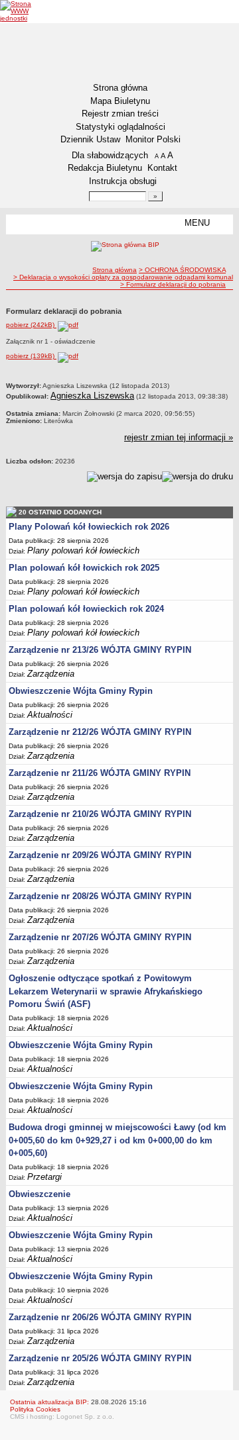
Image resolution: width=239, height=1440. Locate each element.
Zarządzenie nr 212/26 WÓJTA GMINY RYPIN (100, 732)
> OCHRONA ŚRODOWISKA (182, 269)
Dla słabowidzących (110, 155)
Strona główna (120, 88)
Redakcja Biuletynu (105, 168)
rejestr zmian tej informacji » (178, 437)
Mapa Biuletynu (120, 101)
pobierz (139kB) (31, 356)
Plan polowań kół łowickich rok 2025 (84, 568)
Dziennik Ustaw (90, 139)
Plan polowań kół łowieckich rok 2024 (86, 609)
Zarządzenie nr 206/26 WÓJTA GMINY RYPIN (100, 1317)
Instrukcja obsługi (123, 181)
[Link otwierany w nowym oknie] (25, 11)
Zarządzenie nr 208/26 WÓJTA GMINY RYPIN (100, 896)
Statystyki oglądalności (120, 127)
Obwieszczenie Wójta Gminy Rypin (81, 691)
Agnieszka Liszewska (92, 396)
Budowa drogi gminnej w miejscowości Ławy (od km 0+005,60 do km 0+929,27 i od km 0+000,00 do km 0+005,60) (117, 1140)
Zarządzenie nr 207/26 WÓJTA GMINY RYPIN (100, 937)
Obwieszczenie (39, 1194)
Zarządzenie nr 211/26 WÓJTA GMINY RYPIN (100, 773)
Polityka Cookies (35, 1409)
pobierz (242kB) (31, 324)
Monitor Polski (153, 139)
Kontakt (162, 168)
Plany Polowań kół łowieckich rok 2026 (89, 527)
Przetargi (44, 1177)
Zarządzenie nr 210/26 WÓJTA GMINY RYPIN (100, 814)
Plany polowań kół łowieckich (83, 550)
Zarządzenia (50, 674)
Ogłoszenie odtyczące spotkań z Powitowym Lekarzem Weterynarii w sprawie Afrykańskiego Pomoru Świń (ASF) (105, 991)
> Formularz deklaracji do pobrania (173, 284)
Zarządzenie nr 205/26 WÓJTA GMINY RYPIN (100, 1358)
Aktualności (49, 715)
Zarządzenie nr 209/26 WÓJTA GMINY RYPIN (100, 855)
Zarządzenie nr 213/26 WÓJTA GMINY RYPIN (100, 650)
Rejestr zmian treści (120, 114)
